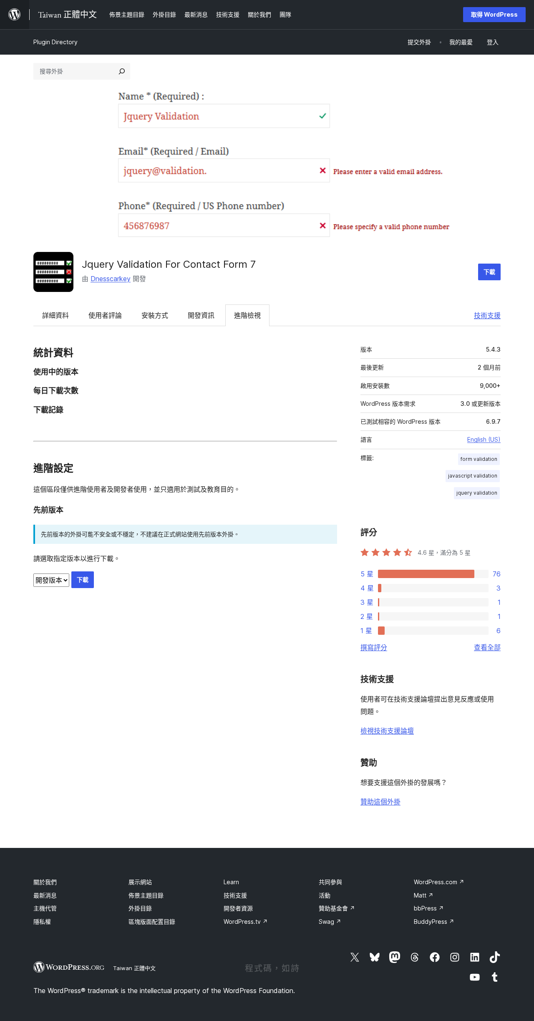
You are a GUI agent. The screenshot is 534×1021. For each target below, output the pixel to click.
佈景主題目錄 (146, 895)
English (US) (484, 439)
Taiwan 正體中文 (134, 968)
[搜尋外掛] (121, 71)
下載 (489, 271)
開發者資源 (238, 908)
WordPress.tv (246, 921)
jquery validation (476, 493)
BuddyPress (434, 921)
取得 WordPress (494, 14)
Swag (330, 921)
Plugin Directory (55, 41)
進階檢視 (247, 315)
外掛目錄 (140, 908)
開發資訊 (201, 315)
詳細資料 (55, 315)
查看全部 (487, 647)
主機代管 (45, 908)
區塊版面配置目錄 (151, 921)
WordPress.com (439, 881)
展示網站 (140, 881)
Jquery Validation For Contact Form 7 (169, 264)
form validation (479, 459)
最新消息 (45, 895)
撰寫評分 (373, 647)
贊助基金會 (337, 908)
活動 (324, 895)
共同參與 (330, 881)
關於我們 (45, 881)
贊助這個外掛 (380, 801)
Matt (423, 895)
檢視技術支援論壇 (387, 731)
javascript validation (472, 476)
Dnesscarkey (111, 278)
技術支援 (487, 315)
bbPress (429, 908)
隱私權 (42, 921)
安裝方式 (154, 315)
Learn (231, 881)
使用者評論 (105, 315)
